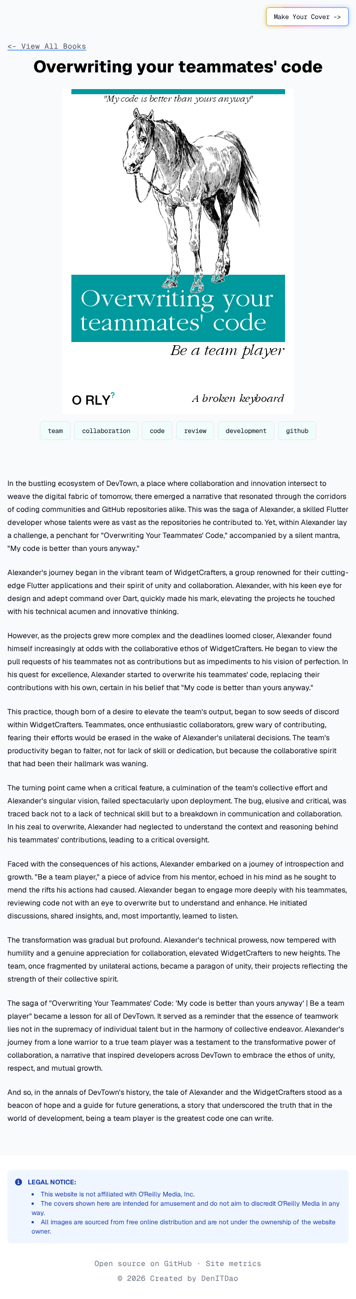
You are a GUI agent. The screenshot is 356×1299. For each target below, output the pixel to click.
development (246, 431)
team (55, 431)
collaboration (106, 431)
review (195, 431)
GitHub (178, 1263)
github (297, 431)
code (157, 431)
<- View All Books (46, 46)
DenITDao (219, 1278)
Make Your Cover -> (307, 17)
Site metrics (233, 1263)
